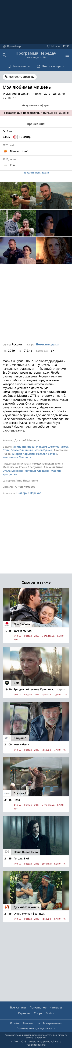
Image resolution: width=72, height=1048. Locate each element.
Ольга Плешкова (22, 450)
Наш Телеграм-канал (49, 1023)
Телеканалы (21, 66)
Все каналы (18, 1007)
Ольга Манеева (13, 470)
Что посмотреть (53, 66)
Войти (50, 1013)
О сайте (15, 1023)
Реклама (28, 1023)
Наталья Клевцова (37, 470)
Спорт (38, 1013)
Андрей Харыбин (23, 453)
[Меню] (67, 55)
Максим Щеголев (47, 446)
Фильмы (56, 1007)
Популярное (38, 1007)
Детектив (43, 344)
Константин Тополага (17, 457)
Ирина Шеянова (24, 446)
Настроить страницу (21, 76)
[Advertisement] (36, 303)
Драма (55, 344)
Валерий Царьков (29, 493)
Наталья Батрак (46, 453)
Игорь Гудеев (43, 450)
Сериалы (24, 1013)
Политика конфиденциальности (36, 1028)
